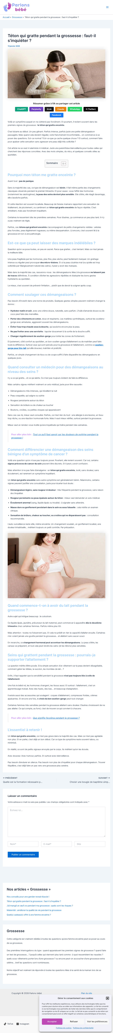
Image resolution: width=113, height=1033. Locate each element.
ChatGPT (21, 109)
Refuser (74, 1021)
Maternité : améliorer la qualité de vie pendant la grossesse (34, 910)
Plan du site (86, 993)
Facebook (56, 115)
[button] (107, 998)
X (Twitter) (91, 109)
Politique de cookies (64, 1028)
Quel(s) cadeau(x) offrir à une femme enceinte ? (29, 915)
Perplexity (36, 109)
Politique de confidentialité (83, 1028)
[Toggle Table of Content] (62, 163)
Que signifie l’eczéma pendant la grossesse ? (56, 718)
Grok (49, 109)
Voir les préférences (97, 1021)
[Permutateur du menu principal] (107, 7)
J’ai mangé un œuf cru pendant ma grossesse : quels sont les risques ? (40, 905)
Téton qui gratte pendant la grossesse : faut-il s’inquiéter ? (34, 901)
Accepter (52, 1021)
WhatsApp (75, 109)
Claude (60, 109)
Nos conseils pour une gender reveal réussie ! (28, 896)
